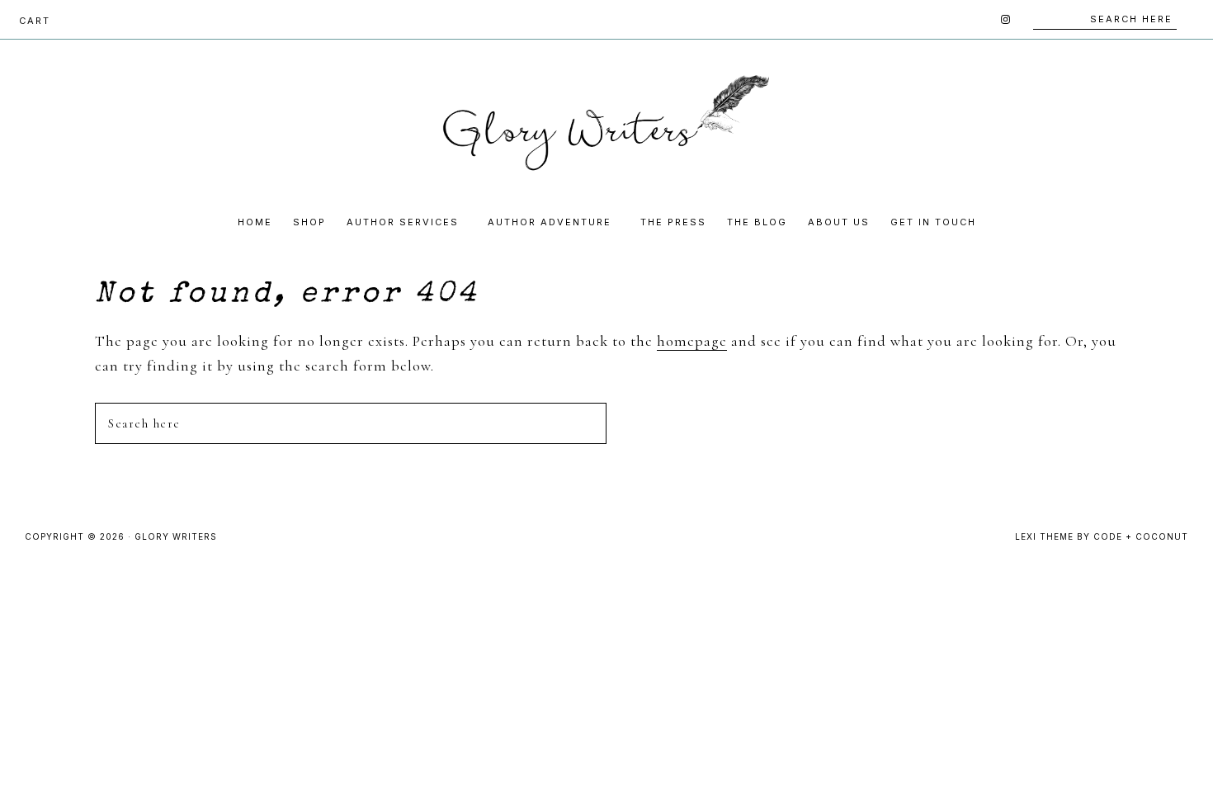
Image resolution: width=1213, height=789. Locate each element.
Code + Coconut (1140, 536)
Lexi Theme (1044, 536)
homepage (692, 341)
